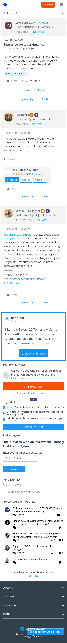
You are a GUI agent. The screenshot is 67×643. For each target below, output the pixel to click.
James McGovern (26, 23)
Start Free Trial (33, 427)
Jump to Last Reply (33, 90)
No (36, 576)
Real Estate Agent (14, 39)
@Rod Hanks (17, 238)
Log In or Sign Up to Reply (33, 99)
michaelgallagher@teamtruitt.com (24, 279)
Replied (17, 132)
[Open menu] (61, 4)
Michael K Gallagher (28, 211)
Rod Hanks (22, 115)
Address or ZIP (12, 485)
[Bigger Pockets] (5, 5)
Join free (48, 4)
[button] (26, 81)
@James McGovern (15, 234)
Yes (31, 576)
